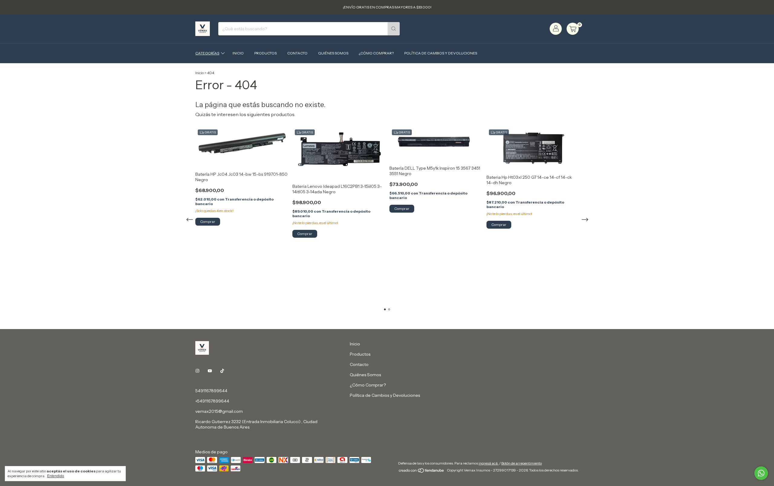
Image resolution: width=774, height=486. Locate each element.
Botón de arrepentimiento (521, 463)
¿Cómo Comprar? (376, 53)
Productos (265, 53)
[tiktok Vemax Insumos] (222, 370)
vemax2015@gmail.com (219, 411)
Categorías (207, 53)
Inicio (238, 53)
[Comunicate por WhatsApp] (761, 473)
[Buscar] (394, 28)
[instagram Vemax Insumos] (197, 370)
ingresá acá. (489, 463)
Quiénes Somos (333, 53)
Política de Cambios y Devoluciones (440, 53)
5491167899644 (211, 390)
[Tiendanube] (421, 471)
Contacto (297, 53)
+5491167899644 (212, 401)
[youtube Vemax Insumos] (210, 370)
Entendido (55, 476)
